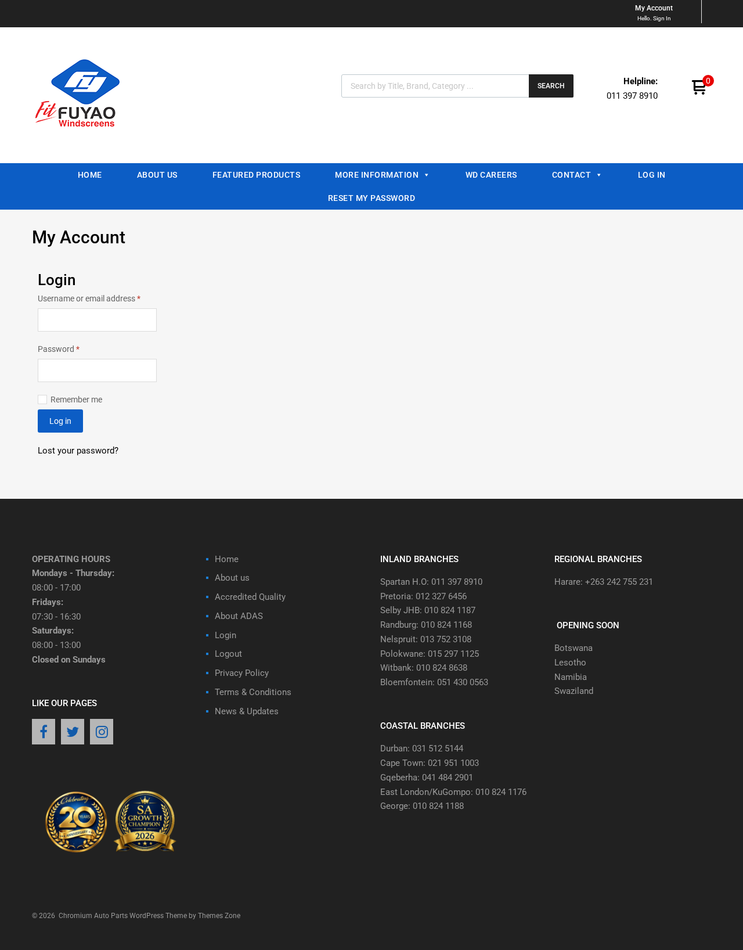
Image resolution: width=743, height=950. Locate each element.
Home (90, 174)
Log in (60, 421)
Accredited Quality (250, 597)
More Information (377, 174)
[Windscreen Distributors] (80, 137)
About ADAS (239, 616)
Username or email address (97, 297)
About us (157, 174)
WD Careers (491, 174)
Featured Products (256, 174)
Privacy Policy (242, 673)
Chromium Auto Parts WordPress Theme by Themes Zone (149, 916)
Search (551, 86)
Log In (652, 174)
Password (74, 348)
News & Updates (247, 711)
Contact (571, 174)
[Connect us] (43, 733)
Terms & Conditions (253, 692)
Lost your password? (78, 450)
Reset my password (372, 198)
